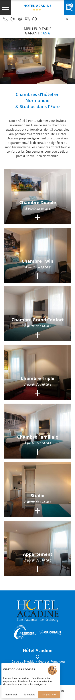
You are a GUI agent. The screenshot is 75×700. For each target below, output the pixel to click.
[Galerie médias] (27, 19)
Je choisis (29, 694)
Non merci (11, 694)
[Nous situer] (20, 19)
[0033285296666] (5, 19)
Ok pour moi (49, 694)
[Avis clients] (34, 19)
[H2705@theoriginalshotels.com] (12, 19)
